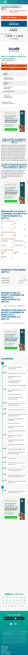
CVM (24, 632)
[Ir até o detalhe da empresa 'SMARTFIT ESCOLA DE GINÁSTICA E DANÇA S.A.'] (14, 106)
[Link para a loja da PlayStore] (9, 618)
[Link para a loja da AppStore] (19, 618)
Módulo (5, 652)
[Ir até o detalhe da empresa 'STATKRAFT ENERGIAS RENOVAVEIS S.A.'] (6, 106)
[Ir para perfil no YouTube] (11, 625)
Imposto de (5, 653)
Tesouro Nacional (7, 633)
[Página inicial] (6, 2)
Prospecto (18, 68)
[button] (2, 2)
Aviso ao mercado (17, 65)
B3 (22, 632)
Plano (4, 648)
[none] (14, 121)
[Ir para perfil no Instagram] (15, 625)
